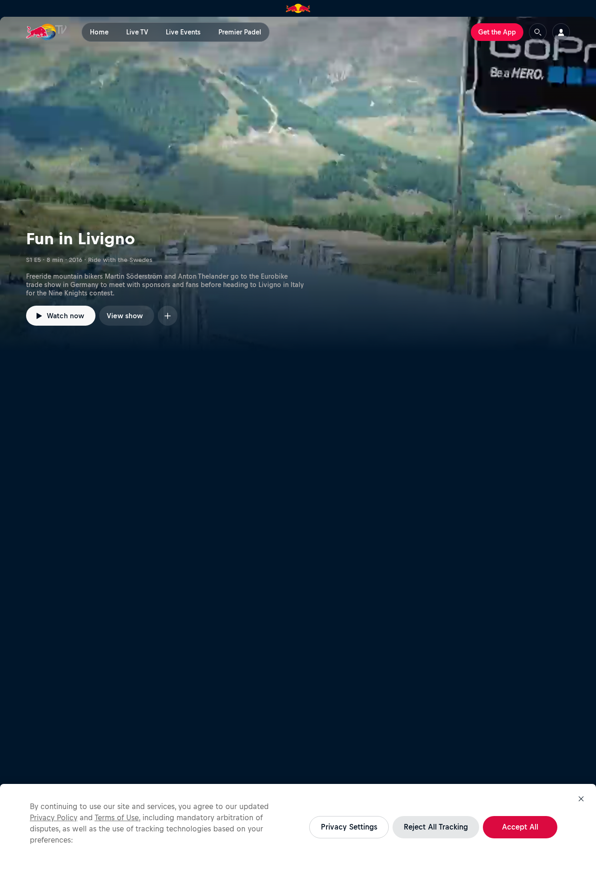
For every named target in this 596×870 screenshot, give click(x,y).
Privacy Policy (53, 817)
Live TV (137, 32)
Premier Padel (239, 32)
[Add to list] (167, 316)
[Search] (538, 32)
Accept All (520, 827)
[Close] (581, 799)
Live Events (183, 32)
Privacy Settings (349, 827)
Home (99, 32)
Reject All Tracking (436, 827)
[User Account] (561, 32)
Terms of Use (117, 817)
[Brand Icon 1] (298, 8)
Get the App (497, 32)
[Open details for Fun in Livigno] (298, 184)
